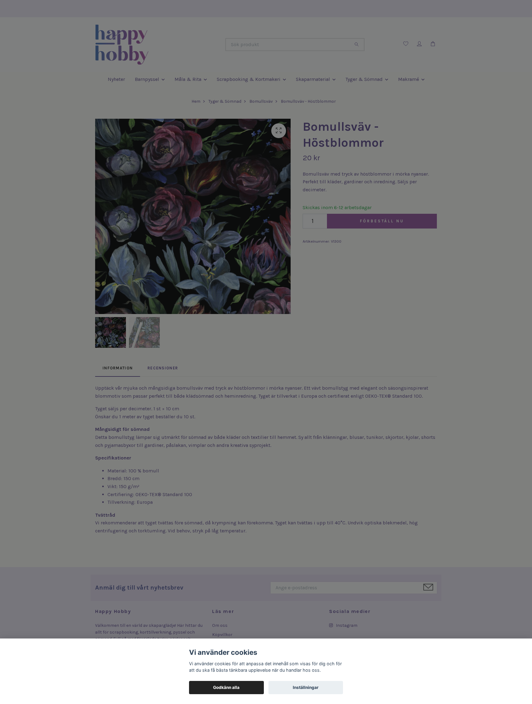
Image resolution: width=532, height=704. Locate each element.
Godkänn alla (226, 687)
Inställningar (306, 687)
